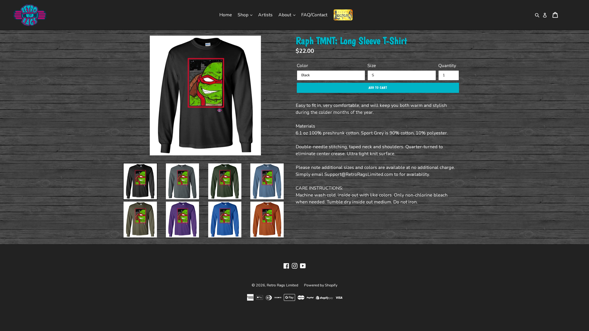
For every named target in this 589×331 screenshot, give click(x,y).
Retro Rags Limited (282, 285)
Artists (265, 15)
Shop (244, 15)
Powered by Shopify (320, 285)
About (285, 15)
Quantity (447, 66)
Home (225, 15)
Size (371, 66)
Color (302, 66)
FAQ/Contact (314, 15)
